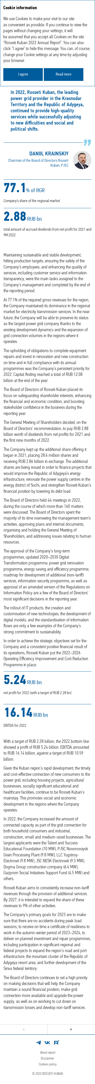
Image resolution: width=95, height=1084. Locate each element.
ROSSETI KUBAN (52, 1074)
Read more (63, 74)
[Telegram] (38, 1043)
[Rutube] (56, 1043)
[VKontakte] (48, 1043)
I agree (23, 74)
